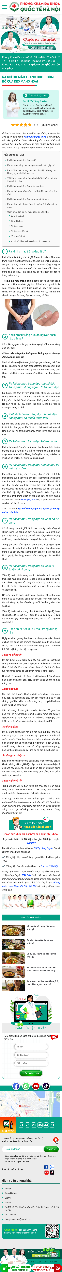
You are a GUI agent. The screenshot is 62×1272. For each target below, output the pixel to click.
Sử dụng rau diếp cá (19, 231)
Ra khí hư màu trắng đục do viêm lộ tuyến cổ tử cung (32, 205)
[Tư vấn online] (28, 1256)
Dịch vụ (8, 1198)
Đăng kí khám (11, 1193)
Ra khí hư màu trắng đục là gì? (21, 160)
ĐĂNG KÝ (51, 1149)
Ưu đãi (8, 1202)
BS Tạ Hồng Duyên (43, 848)
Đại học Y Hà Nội (49, 866)
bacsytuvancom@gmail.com (18, 1219)
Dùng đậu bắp (17, 221)
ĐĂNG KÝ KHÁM (31, 1073)
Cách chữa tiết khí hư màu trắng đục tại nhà (28, 212)
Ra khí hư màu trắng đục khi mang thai (25, 186)
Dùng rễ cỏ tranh (17, 216)
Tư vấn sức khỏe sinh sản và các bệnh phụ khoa (30, 241)
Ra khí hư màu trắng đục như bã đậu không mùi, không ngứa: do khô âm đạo (32, 171)
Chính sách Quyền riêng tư (17, 1161)
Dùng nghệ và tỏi (18, 236)
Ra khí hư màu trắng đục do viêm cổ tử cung (28, 199)
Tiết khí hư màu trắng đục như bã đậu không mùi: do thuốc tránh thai (32, 179)
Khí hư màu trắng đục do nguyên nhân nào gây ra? (31, 165)
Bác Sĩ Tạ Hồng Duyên (35, 101)
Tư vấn (8, 1188)
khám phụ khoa (29, 499)
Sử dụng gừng (17, 226)
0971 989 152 (11, 1215)
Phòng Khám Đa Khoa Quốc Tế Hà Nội (23, 57)
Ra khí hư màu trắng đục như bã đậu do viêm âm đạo (32, 192)
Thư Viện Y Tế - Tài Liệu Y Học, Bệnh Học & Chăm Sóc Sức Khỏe (31, 61)
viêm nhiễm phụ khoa (34, 136)
